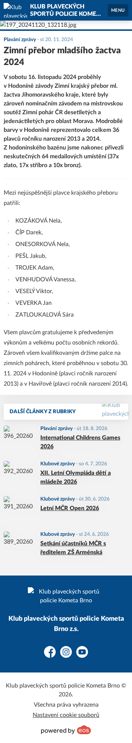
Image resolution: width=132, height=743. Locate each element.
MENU (118, 10)
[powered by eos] (66, 729)
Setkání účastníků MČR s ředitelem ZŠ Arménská (73, 548)
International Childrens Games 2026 (80, 442)
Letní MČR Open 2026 (69, 508)
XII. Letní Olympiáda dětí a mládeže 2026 (75, 477)
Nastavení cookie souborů (66, 715)
